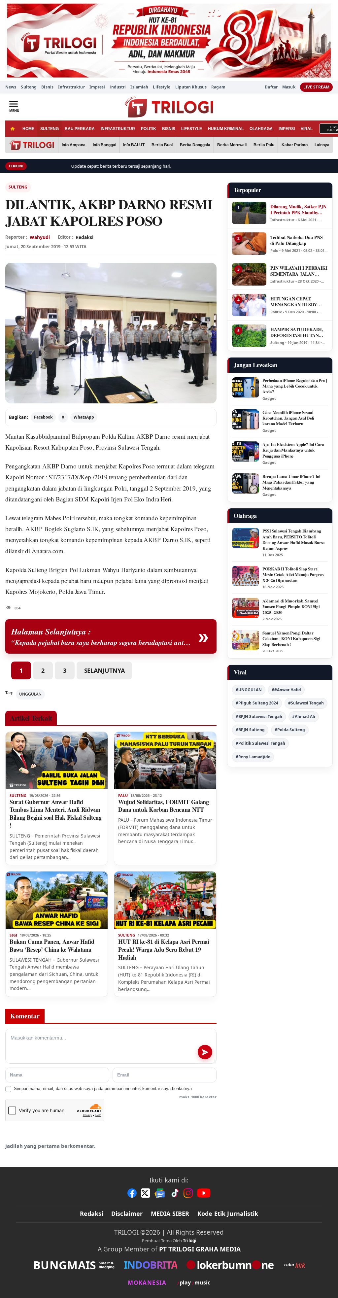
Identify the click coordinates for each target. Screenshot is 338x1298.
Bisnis (47, 87)
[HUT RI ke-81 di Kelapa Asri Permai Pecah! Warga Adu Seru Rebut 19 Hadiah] (165, 900)
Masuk (288, 87)
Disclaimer (127, 1213)
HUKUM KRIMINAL (226, 128)
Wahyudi (40, 237)
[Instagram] (188, 1193)
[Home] (12, 128)
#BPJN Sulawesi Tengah (259, 716)
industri (118, 87)
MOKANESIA (147, 1282)
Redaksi (91, 1213)
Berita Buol (162, 145)
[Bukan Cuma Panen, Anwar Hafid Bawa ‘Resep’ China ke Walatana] (57, 900)
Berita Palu (264, 145)
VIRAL (307, 128)
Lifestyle (161, 87)
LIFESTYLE (191, 128)
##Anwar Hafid (286, 690)
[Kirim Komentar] (205, 1052)
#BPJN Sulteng (250, 730)
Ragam (218, 87)
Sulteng (29, 87)
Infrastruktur (71, 87)
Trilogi (189, 1241)
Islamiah (139, 87)
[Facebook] (132, 1193)
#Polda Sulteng (290, 730)
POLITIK (148, 128)
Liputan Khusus (191, 87)
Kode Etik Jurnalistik (227, 1213)
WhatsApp (84, 417)
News (10, 87)
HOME (28, 128)
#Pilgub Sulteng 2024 (257, 703)
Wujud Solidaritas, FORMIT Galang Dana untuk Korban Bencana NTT (163, 806)
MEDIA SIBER (170, 1213)
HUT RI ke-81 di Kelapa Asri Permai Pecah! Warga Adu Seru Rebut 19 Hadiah (163, 949)
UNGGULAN (30, 694)
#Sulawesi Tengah (306, 703)
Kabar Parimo (295, 145)
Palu (123, 795)
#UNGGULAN (249, 690)
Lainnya (322, 145)
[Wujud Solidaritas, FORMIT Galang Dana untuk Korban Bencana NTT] (165, 760)
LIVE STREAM (316, 87)
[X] (145, 1193)
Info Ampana (73, 145)
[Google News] (160, 1193)
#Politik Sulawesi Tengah (260, 743)
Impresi (97, 87)
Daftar (271, 87)
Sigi (13, 935)
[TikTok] (174, 1193)
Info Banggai (104, 145)
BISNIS (168, 128)
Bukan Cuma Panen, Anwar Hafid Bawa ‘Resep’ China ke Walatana (52, 945)
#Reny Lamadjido (253, 757)
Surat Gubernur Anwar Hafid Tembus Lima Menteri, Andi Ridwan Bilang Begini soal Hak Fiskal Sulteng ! (56, 814)
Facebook (43, 417)
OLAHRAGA (261, 128)
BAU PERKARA (80, 128)
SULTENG (49, 128)
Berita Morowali (232, 145)
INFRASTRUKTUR (118, 128)
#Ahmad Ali (303, 716)
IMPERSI (287, 128)
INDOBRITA (150, 1265)
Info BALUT (134, 145)
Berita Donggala (195, 145)
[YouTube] (204, 1193)
